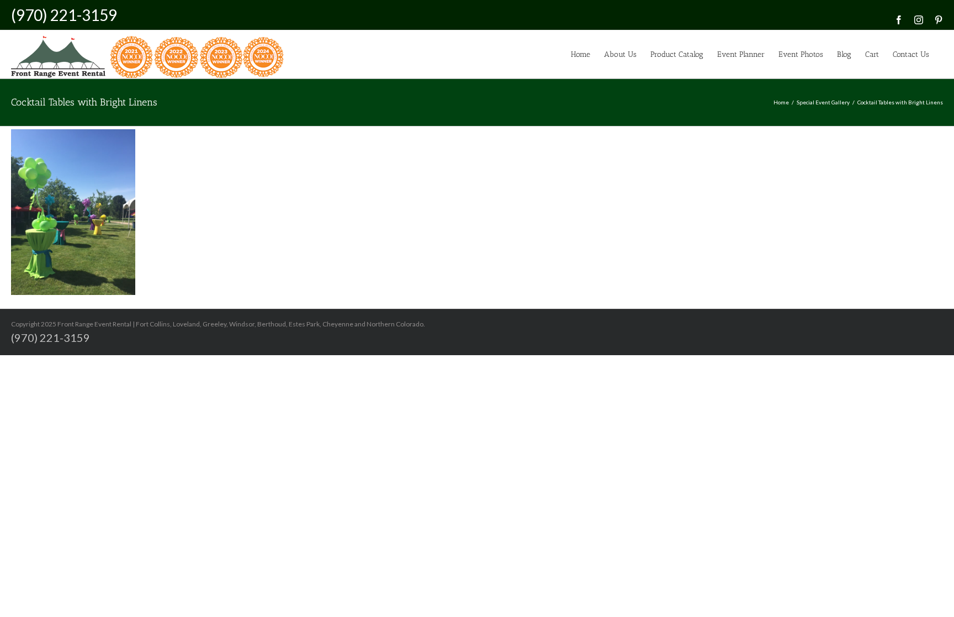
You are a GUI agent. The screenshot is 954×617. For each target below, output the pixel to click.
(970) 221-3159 (64, 15)
